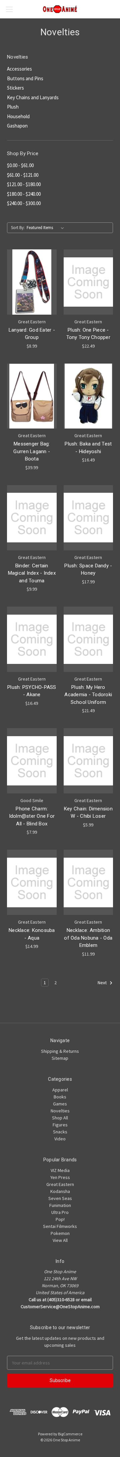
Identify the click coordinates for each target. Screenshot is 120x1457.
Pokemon (60, 1233)
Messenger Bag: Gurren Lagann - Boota (31, 451)
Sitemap (60, 1058)
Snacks (60, 1132)
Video (60, 1139)
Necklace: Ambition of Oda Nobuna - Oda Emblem (88, 937)
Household (18, 116)
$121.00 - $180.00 (24, 184)
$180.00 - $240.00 (24, 194)
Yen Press (60, 1177)
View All (60, 1240)
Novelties (60, 1111)
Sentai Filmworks (60, 1226)
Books (60, 1097)
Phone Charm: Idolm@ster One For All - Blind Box (32, 816)
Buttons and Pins (25, 78)
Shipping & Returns (60, 1051)
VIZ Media (60, 1170)
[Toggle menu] (9, 9)
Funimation (60, 1205)
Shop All (60, 1118)
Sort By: (18, 227)
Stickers (15, 88)
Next (103, 983)
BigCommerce (70, 1433)
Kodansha (60, 1191)
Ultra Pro (60, 1212)
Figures (60, 1125)
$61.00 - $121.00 (22, 175)
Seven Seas (60, 1198)
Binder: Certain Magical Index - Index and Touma (32, 573)
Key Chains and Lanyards (33, 97)
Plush (13, 107)
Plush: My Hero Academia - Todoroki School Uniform (88, 694)
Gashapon (17, 126)
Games (60, 1104)
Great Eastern (60, 1184)
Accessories (19, 69)
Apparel (60, 1090)
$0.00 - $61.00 (20, 165)
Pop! (60, 1219)
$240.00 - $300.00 (24, 203)
